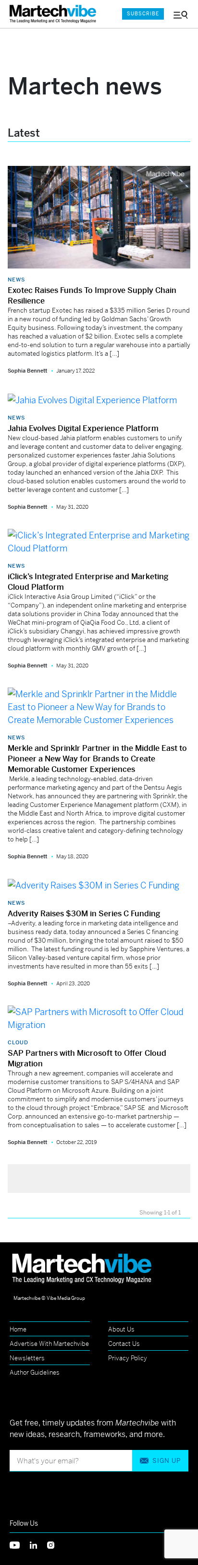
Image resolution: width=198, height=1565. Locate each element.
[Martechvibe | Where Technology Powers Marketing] (55, 14)
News (16, 279)
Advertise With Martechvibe (49, 1344)
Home (18, 1329)
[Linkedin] (38, 1544)
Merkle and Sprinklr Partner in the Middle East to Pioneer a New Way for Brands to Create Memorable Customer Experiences (97, 758)
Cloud (18, 1042)
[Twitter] (20, 1544)
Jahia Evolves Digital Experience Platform (83, 428)
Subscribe (143, 14)
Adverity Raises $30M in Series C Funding (84, 914)
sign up (166, 1461)
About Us (121, 1329)
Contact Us (124, 1344)
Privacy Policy (127, 1358)
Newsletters (27, 1358)
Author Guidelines (35, 1372)
